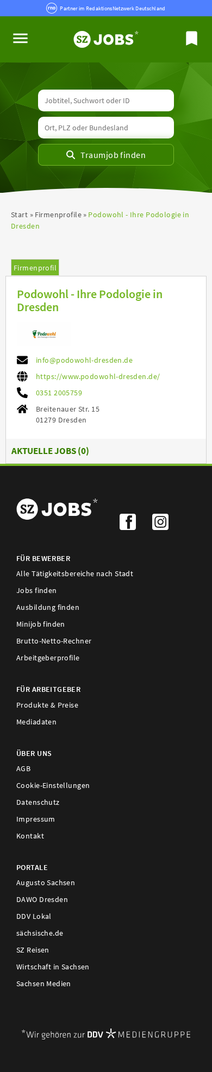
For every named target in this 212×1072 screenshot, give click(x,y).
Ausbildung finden (47, 607)
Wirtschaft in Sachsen (53, 967)
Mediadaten (36, 722)
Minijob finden (40, 624)
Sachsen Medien (43, 983)
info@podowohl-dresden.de (84, 360)
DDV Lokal (34, 916)
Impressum (35, 819)
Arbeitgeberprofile (48, 658)
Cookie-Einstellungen (53, 785)
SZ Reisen (32, 950)
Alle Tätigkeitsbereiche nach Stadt (74, 573)
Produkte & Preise (47, 705)
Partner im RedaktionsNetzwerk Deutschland (112, 8)
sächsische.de (39, 933)
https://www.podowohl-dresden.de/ (98, 376)
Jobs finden (36, 590)
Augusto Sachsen (45, 882)
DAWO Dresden (42, 899)
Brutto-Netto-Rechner (53, 641)
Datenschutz (38, 802)
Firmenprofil (35, 268)
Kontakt (30, 836)
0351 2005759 (59, 392)
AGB (23, 768)
